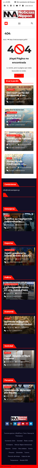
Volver (19, 75)
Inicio (4, 39)
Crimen (14, 448)
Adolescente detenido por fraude (18, 391)
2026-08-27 (11, 362)
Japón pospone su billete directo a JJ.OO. (18, 254)
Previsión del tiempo (13, 135)
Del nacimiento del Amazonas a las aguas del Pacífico (18, 95)
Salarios (8, 318)
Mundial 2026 (24, 460)
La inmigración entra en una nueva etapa (17, 288)
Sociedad (19, 440)
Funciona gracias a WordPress (13, 433)
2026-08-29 (11, 259)
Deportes (8, 448)
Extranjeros (9, 444)
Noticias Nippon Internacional (23, 444)
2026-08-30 (12, 99)
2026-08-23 (11, 327)
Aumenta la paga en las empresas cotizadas (19, 323)
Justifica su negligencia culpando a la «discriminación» (19, 221)
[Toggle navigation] (19, 23)
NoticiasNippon (25, 99)
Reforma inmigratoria (12, 284)
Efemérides (10, 89)
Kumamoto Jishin (10, 440)
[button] (32, 23)
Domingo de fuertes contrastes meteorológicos (19, 141)
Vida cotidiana (22, 448)
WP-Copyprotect (21, 466)
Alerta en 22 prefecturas (14, 117)
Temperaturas (14, 460)
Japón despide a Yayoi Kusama (18, 357)
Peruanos (8, 387)
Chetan (13, 466)
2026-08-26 (11, 293)
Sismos (9, 158)
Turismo (26, 452)
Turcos (8, 215)
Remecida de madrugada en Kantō (15, 164)
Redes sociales (28, 440)
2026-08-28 (11, 225)
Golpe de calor (11, 112)
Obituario (8, 352)
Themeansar (19, 436)
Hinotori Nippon (10, 250)
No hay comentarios (17, 102)
